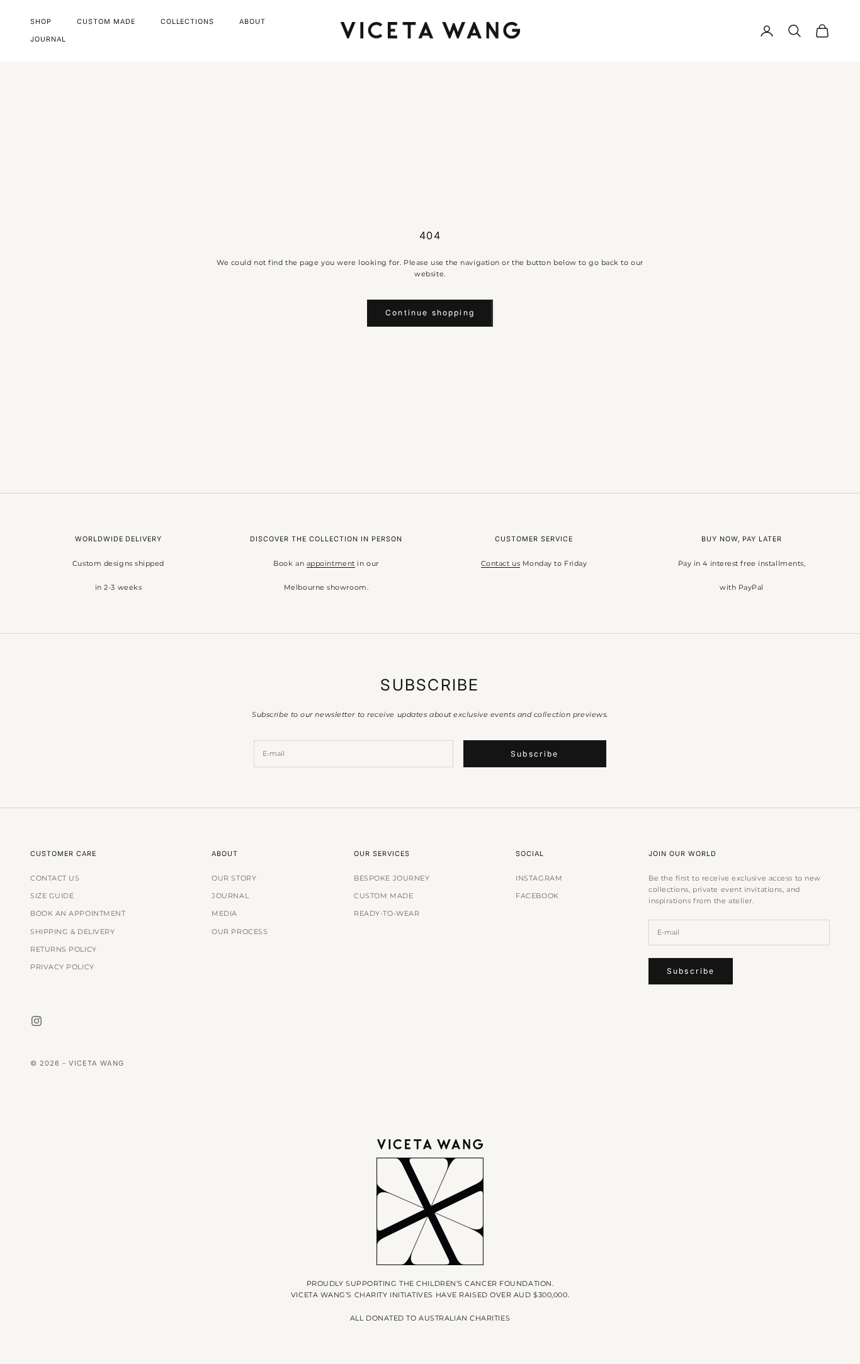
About (252, 22)
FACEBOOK (537, 895)
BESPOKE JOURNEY (391, 878)
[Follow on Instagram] (36, 1021)
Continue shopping (430, 312)
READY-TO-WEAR (386, 913)
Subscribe (534, 753)
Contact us (501, 563)
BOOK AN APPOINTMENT (77, 913)
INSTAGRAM (539, 878)
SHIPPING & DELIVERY (72, 931)
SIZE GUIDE (52, 895)
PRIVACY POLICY (62, 966)
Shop (41, 22)
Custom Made (106, 22)
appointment (331, 563)
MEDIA (224, 913)
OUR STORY (234, 878)
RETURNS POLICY (63, 949)
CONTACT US (55, 878)
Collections (188, 22)
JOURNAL (230, 895)
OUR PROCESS (240, 931)
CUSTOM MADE (383, 895)
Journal (48, 39)
